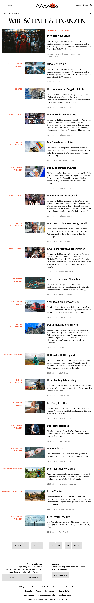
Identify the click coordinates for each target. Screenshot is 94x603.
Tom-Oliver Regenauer (67, 441)
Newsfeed (57, 587)
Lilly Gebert (63, 373)
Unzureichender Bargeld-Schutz (65, 89)
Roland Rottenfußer (66, 509)
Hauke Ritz (63, 347)
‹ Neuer (17, 546)
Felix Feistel (63, 532)
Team (38, 591)
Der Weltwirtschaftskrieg (61, 114)
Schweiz (18, 89)
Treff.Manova (28, 595)
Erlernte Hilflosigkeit (59, 516)
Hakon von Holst (65, 107)
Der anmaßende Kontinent (62, 324)
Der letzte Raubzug (58, 425)
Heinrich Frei (64, 395)
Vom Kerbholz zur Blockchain (64, 279)
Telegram (23, 587)
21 (68, 546)
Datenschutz (64, 591)
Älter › (77, 546)
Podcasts (45, 587)
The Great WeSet (15, 114)
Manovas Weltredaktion (68, 160)
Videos (34, 587)
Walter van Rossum (66, 135)
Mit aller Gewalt (58, 36)
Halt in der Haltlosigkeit (61, 355)
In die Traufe (54, 491)
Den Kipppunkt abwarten (62, 167)
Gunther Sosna (53, 56)
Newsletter (70, 587)
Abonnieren (34, 578)
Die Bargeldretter (57, 403)
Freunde (28, 591)
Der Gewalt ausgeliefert (61, 142)
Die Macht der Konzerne (61, 468)
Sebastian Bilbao (65, 294)
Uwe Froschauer (65, 241)
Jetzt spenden (60, 575)
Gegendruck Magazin (46, 595)
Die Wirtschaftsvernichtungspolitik (67, 223)
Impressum (49, 591)
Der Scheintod (55, 448)
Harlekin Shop (65, 595)
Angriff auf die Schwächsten (63, 302)
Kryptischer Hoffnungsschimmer (66, 248)
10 (52, 546)
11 (59, 546)
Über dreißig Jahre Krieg (61, 380)
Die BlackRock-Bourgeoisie (62, 195)
